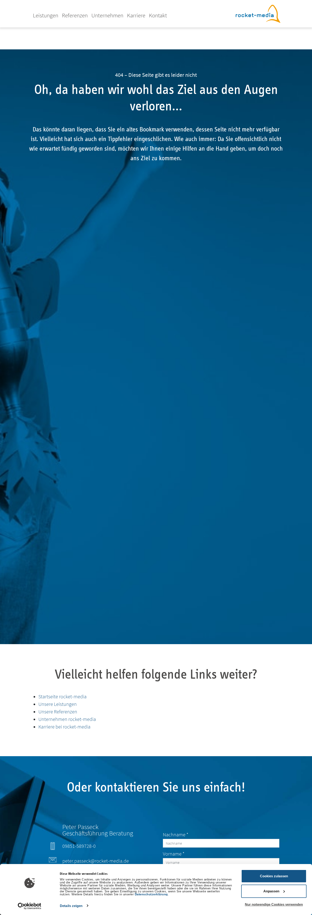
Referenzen (75, 15)
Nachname (175, 834)
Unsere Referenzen (57, 711)
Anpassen (271, 891)
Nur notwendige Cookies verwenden (274, 904)
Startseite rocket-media (62, 696)
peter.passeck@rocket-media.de (95, 861)
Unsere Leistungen (57, 704)
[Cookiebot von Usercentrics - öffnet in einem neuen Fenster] (30, 906)
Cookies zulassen (274, 876)
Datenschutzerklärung (151, 894)
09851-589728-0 (79, 846)
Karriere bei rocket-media (64, 726)
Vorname (174, 853)
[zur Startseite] (257, 13)
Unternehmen (107, 15)
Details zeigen (71, 906)
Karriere (136, 15)
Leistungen (45, 15)
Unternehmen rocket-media (67, 719)
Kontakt (158, 15)
